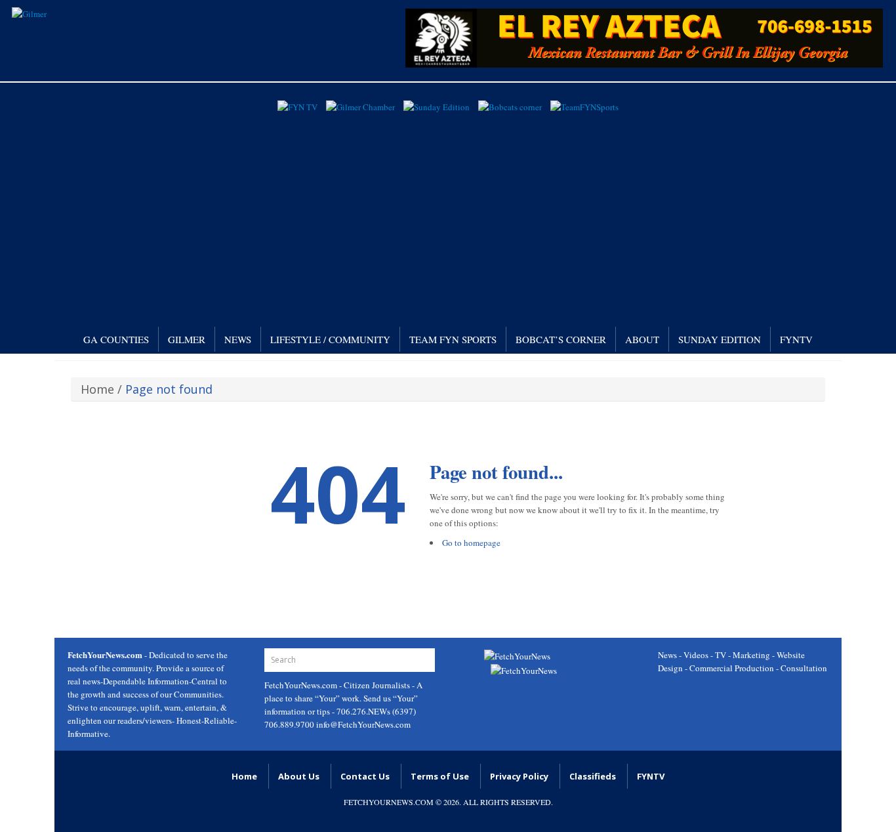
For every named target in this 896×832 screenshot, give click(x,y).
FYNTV (796, 339)
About (642, 339)
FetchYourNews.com (301, 685)
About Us (298, 776)
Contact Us (365, 776)
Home (97, 389)
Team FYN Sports (453, 339)
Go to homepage (471, 543)
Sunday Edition (719, 339)
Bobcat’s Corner (561, 339)
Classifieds (592, 776)
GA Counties (116, 339)
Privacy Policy (519, 776)
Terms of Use (440, 776)
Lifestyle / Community (330, 339)
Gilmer (186, 339)
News (237, 339)
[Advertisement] (448, 215)
